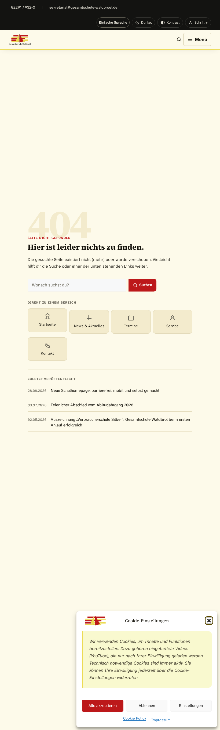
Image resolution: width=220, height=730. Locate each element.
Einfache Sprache (113, 22)
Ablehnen (147, 705)
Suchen (145, 284)
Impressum (161, 719)
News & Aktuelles (89, 325)
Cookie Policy (134, 718)
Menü (201, 39)
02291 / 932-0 (23, 7)
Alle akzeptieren (103, 705)
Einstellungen (191, 705)
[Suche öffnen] (176, 39)
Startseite (47, 324)
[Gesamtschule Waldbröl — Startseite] (20, 39)
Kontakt (47, 353)
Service (172, 325)
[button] (209, 620)
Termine (131, 325)
